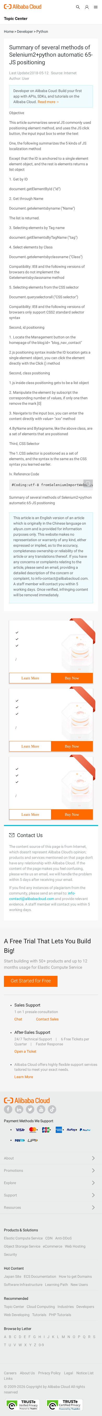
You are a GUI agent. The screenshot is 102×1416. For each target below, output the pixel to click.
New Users (79, 1284)
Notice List (85, 1373)
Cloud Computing (41, 1307)
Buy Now (72, 678)
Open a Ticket (25, 1051)
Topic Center (14, 1307)
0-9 (41, 1345)
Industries (66, 1307)
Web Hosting (75, 1246)
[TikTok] (52, 1109)
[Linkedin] (19, 1109)
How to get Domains (75, 1276)
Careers (10, 1373)
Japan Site (12, 1276)
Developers (85, 1307)
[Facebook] (8, 1109)
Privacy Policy (49, 1373)
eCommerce (52, 1246)
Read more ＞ (49, 102)
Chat (18, 1019)
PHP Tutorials (60, 1315)
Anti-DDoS (63, 1238)
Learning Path (56, 1284)
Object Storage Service (22, 1246)
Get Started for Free (31, 980)
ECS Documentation (40, 1276)
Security (10, 1254)
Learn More (30, 678)
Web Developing (17, 1315)
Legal (68, 1373)
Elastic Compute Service (23, 1238)
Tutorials (39, 1315)
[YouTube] (41, 1109)
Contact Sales (47, 1019)
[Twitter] (30, 1109)
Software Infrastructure (23, 1284)
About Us (27, 1373)
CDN (49, 1238)
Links (8, 1378)
